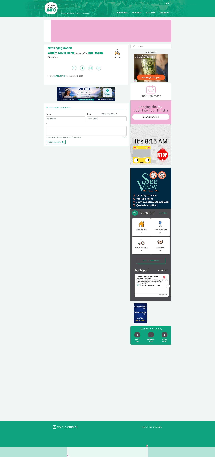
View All (151, 261)
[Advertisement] (86, 156)
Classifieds (122, 13)
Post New (163, 213)
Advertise (136, 13)
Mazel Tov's (60, 76)
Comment (50, 124)
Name (48, 114)
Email (102, 114)
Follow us (151, 427)
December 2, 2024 (75, 76)
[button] (168, 286)
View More (162, 271)
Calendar (150, 13)
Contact (164, 13)
